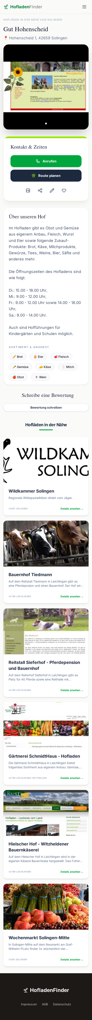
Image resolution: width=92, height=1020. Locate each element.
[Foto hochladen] (28, 190)
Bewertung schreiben (46, 407)
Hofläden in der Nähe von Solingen (32, 19)
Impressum (29, 1004)
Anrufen (49, 161)
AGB (45, 1004)
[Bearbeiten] (52, 190)
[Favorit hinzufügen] (64, 190)
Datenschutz (62, 1004)
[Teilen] (40, 190)
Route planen (49, 175)
